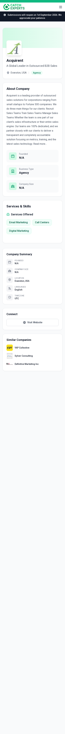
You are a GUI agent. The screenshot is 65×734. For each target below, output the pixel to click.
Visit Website (34, 322)
